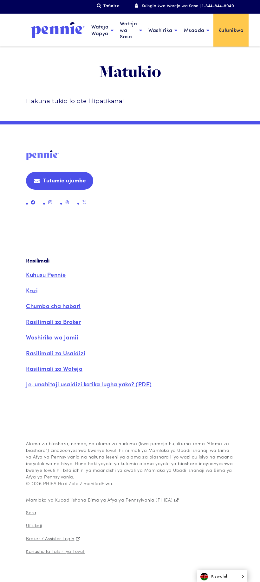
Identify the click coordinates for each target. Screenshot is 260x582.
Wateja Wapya (99, 29)
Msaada (194, 30)
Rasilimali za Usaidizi (55, 353)
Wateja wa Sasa (128, 30)
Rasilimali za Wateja (54, 368)
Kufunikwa (231, 30)
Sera (31, 512)
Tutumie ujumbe (64, 180)
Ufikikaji (34, 525)
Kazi (32, 290)
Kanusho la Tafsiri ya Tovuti (55, 551)
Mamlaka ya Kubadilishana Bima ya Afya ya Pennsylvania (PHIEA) (99, 500)
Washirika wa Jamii (52, 337)
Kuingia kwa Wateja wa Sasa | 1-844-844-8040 (188, 5)
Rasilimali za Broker (53, 322)
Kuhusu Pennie (46, 274)
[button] (222, 576)
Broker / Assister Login (50, 538)
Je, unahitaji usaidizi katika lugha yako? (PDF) (89, 384)
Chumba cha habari (53, 306)
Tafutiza (111, 5)
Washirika (160, 30)
